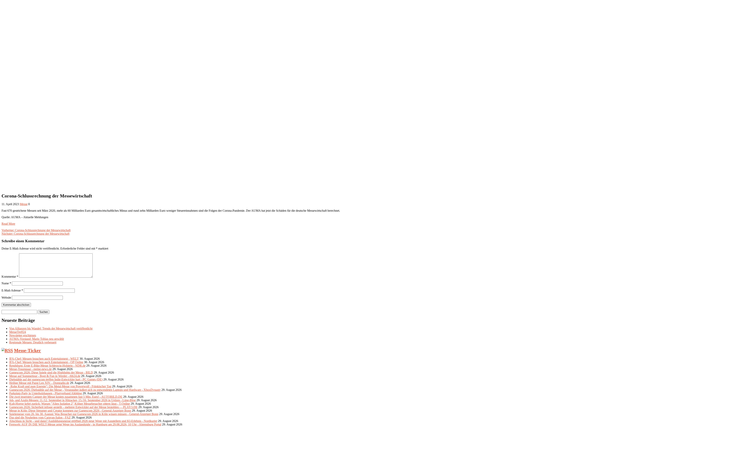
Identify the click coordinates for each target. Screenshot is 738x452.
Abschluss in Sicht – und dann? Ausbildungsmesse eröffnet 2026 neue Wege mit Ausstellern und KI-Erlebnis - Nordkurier (83, 421)
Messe (23, 204)
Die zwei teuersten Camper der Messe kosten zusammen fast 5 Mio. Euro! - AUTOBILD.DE (65, 396)
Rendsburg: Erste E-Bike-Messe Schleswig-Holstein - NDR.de (47, 365)
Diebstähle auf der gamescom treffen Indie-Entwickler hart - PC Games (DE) (56, 379)
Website (6, 297)
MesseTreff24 (17, 332)
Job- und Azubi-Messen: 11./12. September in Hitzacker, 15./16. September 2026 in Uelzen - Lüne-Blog (72, 400)
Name (6, 283)
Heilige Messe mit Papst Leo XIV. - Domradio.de (39, 383)
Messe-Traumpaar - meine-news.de (30, 369)
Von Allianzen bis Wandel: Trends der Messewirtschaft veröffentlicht (50, 328)
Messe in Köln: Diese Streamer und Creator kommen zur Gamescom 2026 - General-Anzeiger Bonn (70, 410)
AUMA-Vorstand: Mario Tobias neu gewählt (36, 338)
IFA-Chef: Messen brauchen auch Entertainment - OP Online (46, 362)
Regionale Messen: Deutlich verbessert (32, 342)
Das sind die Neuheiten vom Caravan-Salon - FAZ (40, 417)
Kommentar (10, 276)
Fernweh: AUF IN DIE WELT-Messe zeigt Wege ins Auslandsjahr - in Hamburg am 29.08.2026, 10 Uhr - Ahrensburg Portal (85, 424)
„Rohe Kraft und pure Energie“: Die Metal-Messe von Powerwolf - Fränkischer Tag (60, 386)
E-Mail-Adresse (12, 290)
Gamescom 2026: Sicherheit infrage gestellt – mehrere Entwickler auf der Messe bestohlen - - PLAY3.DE (73, 407)
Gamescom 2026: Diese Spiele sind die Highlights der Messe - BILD (51, 372)
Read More (8, 223)
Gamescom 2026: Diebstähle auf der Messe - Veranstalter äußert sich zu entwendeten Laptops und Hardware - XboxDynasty (85, 389)
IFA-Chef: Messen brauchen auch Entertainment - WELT (44, 358)
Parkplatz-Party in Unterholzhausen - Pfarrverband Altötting (45, 393)
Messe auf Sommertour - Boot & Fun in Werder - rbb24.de (44, 376)
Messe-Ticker (27, 350)
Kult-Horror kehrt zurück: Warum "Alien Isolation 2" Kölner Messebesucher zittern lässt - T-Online (69, 403)
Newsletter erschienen (22, 335)
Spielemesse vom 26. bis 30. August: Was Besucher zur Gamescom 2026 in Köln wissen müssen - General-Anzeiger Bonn (83, 414)
